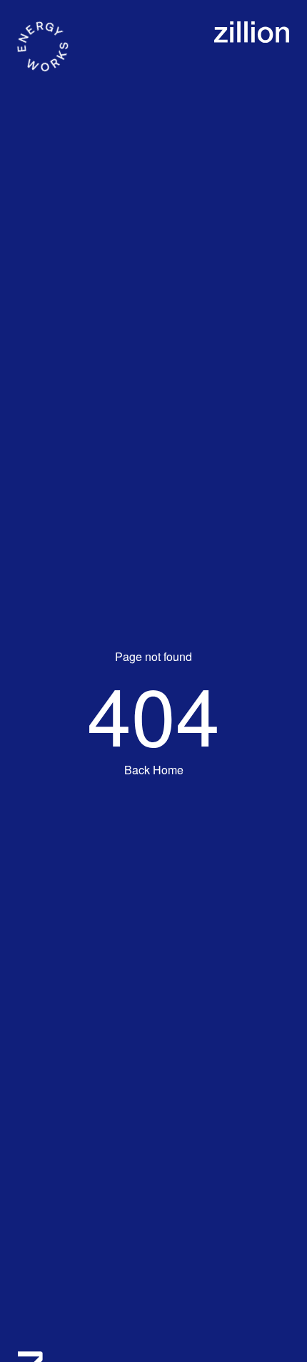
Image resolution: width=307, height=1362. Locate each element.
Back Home (153, 769)
